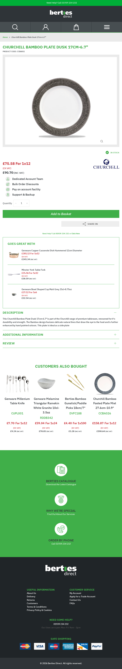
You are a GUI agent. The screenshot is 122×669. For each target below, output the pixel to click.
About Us (31, 593)
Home (5, 37)
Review (9, 343)
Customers (32, 603)
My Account (75, 593)
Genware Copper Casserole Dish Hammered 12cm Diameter (52, 250)
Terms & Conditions (37, 606)
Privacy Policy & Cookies (39, 610)
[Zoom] (101, 141)
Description (13, 312)
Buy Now (17, 408)
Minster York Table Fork (33, 269)
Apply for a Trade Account (82, 596)
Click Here (75, 233)
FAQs (72, 603)
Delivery (31, 596)
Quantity (7, 203)
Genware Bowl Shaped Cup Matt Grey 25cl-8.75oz (47, 289)
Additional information (23, 334)
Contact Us (75, 600)
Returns (31, 600)
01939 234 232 (69, 2)
